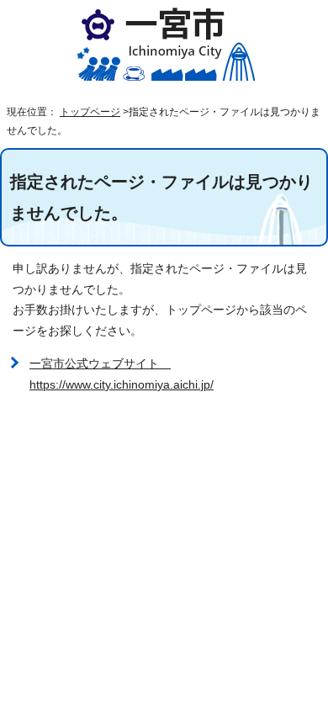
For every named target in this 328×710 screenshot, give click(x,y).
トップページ (90, 112)
